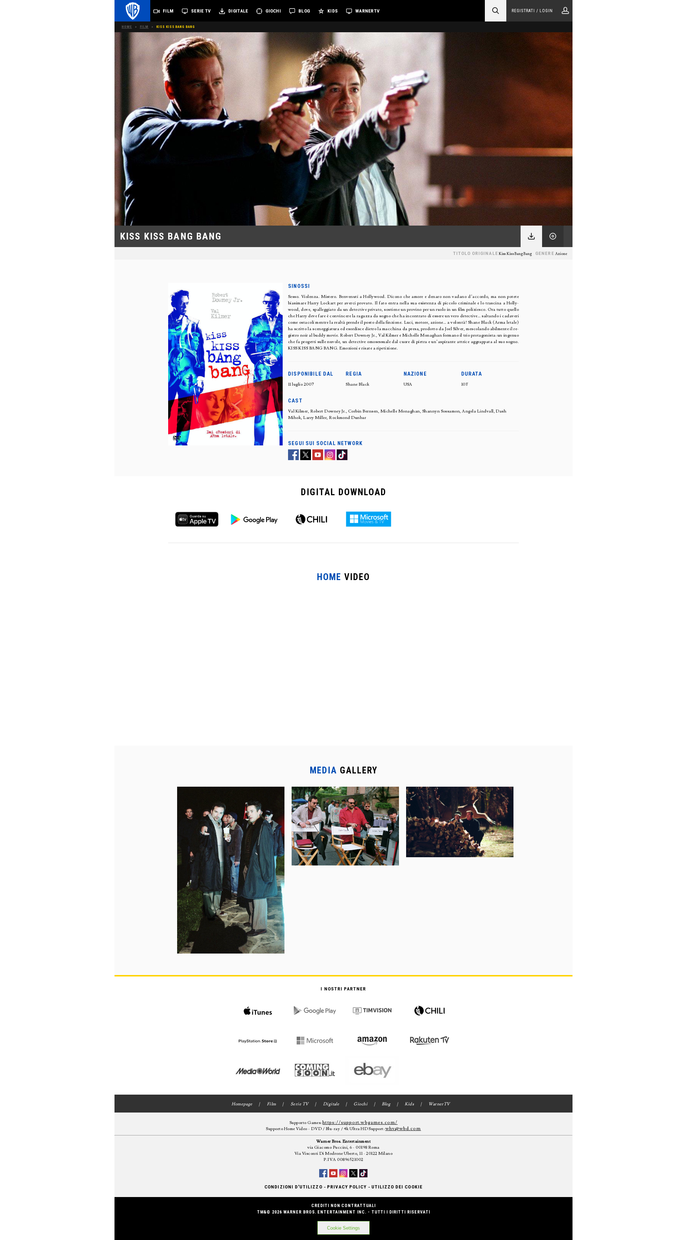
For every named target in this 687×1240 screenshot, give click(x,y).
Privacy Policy (347, 1187)
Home (127, 27)
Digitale (238, 11)
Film (168, 11)
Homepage (242, 1104)
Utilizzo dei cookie (397, 1187)
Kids (332, 11)
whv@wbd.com (403, 1128)
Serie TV (201, 11)
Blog (304, 11)
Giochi (273, 11)
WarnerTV (367, 11)
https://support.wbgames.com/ (360, 1122)
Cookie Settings (343, 1228)
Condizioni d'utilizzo (293, 1187)
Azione (561, 253)
